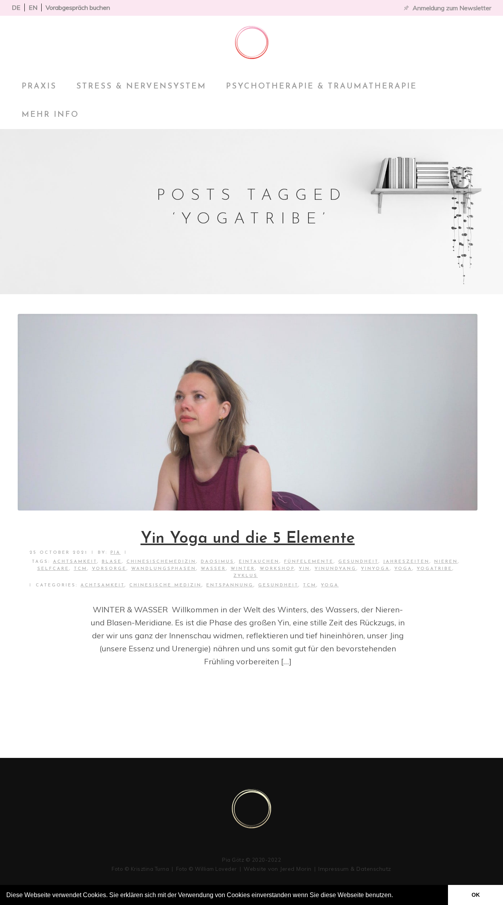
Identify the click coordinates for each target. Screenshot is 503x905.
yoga (403, 569)
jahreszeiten (406, 562)
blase (112, 562)
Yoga (330, 585)
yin (304, 569)
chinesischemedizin (161, 562)
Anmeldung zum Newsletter (452, 8)
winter (243, 569)
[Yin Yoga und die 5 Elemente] (247, 412)
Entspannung (229, 585)
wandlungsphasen (163, 569)
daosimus (217, 562)
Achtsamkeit (103, 585)
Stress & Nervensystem (141, 86)
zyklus (245, 576)
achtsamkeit (75, 562)
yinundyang (335, 569)
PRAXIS (39, 86)
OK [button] (476, 895)
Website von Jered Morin (278, 868)
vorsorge (109, 569)
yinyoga (375, 569)
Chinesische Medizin (165, 585)
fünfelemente (309, 562)
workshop (277, 569)
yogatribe (434, 569)
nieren (446, 562)
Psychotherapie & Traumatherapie (321, 86)
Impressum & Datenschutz (354, 868)
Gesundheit (358, 562)
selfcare (53, 569)
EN (33, 7)
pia (115, 553)
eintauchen (259, 562)
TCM (80, 569)
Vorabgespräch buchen (78, 7)
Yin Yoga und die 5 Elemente (248, 539)
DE (16, 7)
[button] (396, 896)
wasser (213, 569)
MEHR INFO (50, 115)
